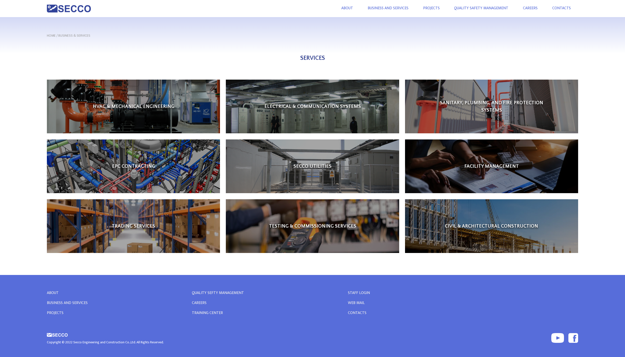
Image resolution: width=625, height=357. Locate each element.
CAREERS (530, 8)
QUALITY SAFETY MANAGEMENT (481, 8)
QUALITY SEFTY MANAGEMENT (218, 293)
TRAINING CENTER (207, 313)
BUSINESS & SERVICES (74, 35)
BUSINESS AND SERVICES (388, 8)
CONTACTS (561, 8)
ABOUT (347, 8)
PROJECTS (431, 8)
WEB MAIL (356, 303)
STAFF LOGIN (359, 293)
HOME (51, 35)
